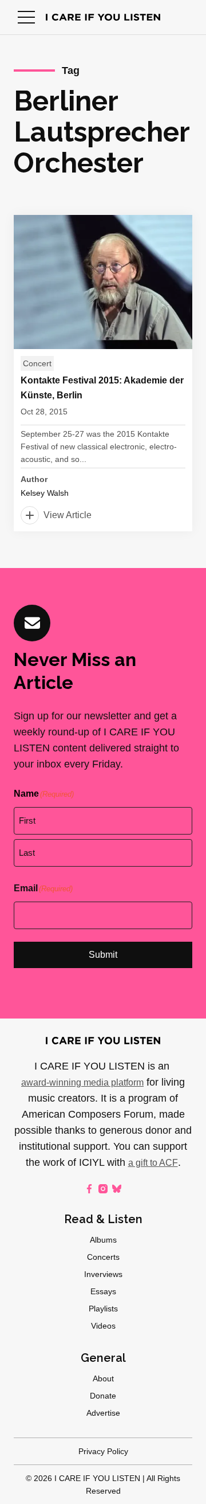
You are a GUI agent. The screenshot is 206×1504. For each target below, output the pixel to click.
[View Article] (103, 373)
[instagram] (103, 1188)
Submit (103, 954)
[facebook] (89, 1188)
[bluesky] (116, 1188)
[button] (26, 17)
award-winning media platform (82, 1082)
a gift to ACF (153, 1163)
